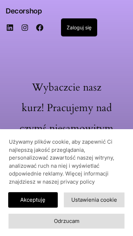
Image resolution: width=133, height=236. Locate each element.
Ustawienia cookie (94, 199)
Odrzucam (66, 221)
